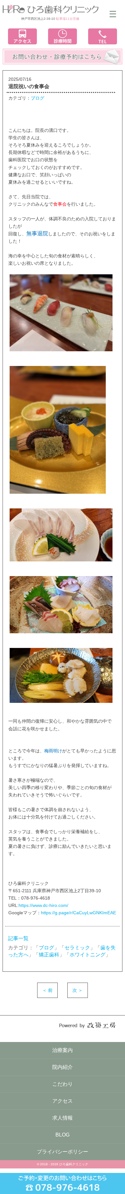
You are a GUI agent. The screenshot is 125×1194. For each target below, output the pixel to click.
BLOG (62, 1134)
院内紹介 (62, 1067)
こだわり (62, 1084)
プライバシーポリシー (62, 1151)
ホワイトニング (87, 954)
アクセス (62, 1101)
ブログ (37, 98)
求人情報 (62, 1118)
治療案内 (62, 1050)
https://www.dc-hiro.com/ (43, 905)
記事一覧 (18, 938)
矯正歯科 (49, 954)
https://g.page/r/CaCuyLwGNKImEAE (78, 912)
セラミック (77, 947)
